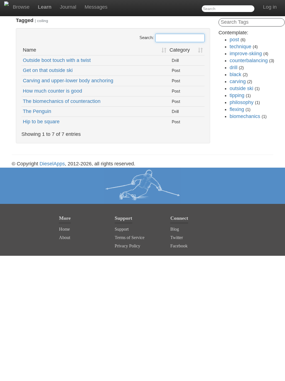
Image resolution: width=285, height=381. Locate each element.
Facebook (179, 245)
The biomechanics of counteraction (61, 101)
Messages (96, 7)
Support (122, 229)
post (234, 39)
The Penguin (37, 111)
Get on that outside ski (48, 70)
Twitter (176, 237)
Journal (68, 7)
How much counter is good (52, 91)
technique (240, 46)
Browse (21, 7)
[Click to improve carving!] (142, 186)
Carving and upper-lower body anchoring (68, 80)
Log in (270, 7)
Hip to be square (41, 121)
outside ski (241, 88)
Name (29, 50)
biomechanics (245, 116)
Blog (174, 229)
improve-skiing (246, 53)
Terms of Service (129, 237)
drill (233, 67)
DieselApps (52, 164)
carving (238, 81)
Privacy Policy (127, 245)
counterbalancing (249, 60)
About (64, 237)
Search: (146, 37)
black (235, 74)
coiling (42, 20)
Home (64, 229)
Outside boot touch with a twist (57, 60)
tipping (237, 95)
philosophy (242, 102)
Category (179, 50)
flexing (237, 109)
